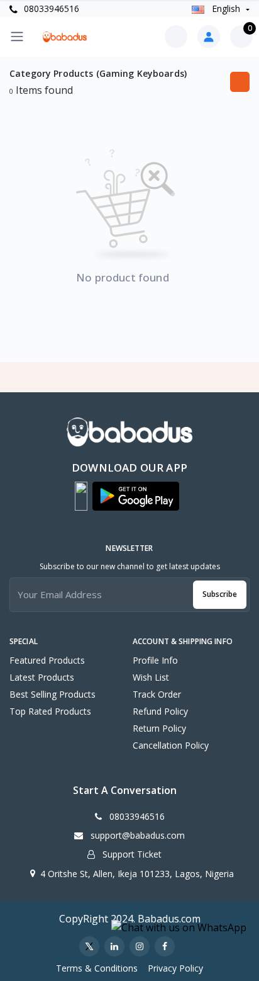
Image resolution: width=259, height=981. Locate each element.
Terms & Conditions (97, 968)
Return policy (159, 728)
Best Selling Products (52, 694)
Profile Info (155, 660)
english (226, 8)
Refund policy (160, 711)
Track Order (157, 694)
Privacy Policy (175, 968)
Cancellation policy (171, 745)
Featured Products (47, 660)
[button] (81, 496)
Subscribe (219, 594)
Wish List (151, 677)
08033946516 (50, 8)
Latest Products (41, 677)
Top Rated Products (50, 711)
